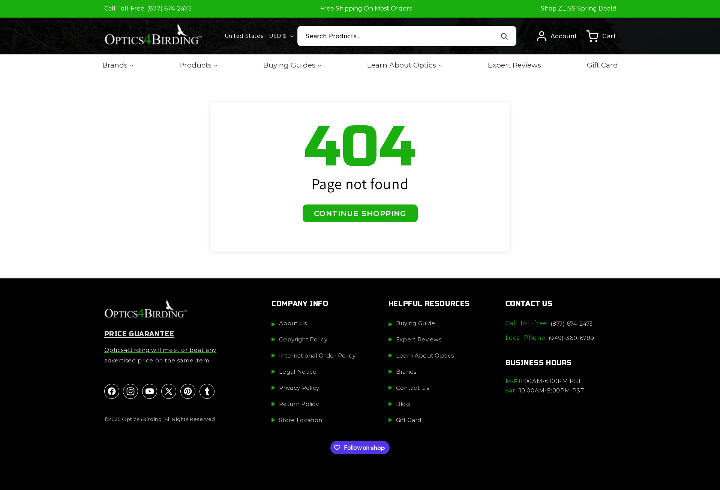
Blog (403, 404)
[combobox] (406, 36)
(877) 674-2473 (571, 324)
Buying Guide (415, 323)
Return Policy (299, 404)
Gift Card (409, 420)
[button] (601, 36)
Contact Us (412, 388)
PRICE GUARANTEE (139, 334)
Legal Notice (298, 372)
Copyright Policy (303, 339)
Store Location (300, 420)
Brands (406, 372)
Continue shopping (360, 213)
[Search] (504, 36)
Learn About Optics (425, 355)
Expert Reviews (418, 339)
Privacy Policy (299, 388)
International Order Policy (317, 355)
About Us (293, 323)
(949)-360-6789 (571, 337)
